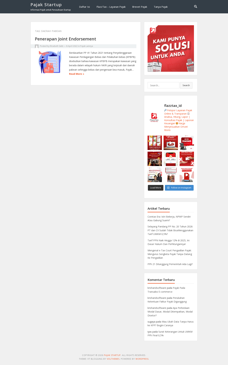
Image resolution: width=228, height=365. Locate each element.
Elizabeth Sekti (56, 46)
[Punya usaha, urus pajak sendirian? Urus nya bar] (155, 159)
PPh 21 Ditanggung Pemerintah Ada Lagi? (170, 264)
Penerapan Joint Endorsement (65, 39)
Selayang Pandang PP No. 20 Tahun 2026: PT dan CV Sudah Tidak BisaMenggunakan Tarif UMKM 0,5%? (170, 230)
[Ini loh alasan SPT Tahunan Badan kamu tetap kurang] (171, 159)
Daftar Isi (84, 6)
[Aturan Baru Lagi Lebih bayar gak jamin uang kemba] (187, 159)
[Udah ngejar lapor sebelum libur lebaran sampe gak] (171, 175)
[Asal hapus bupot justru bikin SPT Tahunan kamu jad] (187, 175)
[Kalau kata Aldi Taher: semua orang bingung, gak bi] (155, 175)
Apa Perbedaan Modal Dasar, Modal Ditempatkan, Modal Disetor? (170, 311)
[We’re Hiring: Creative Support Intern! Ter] (187, 143)
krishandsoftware (157, 287)
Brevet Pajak (139, 6)
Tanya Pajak (161, 6)
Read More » (76, 73)
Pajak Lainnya (86, 46)
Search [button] (186, 85)
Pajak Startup (46, 5)
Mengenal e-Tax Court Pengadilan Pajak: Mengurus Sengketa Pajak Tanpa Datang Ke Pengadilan (170, 254)
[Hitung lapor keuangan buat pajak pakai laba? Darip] (171, 143)
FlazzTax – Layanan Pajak (111, 6)
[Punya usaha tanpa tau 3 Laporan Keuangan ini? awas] (155, 143)
